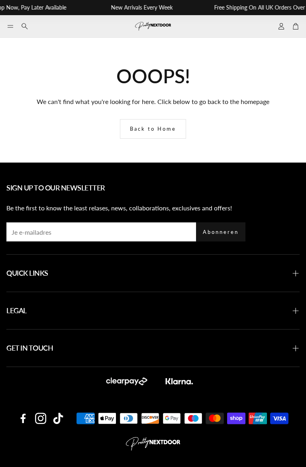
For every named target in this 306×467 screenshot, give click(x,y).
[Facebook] (23, 418)
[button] (10, 26)
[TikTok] (58, 418)
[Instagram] (40, 418)
